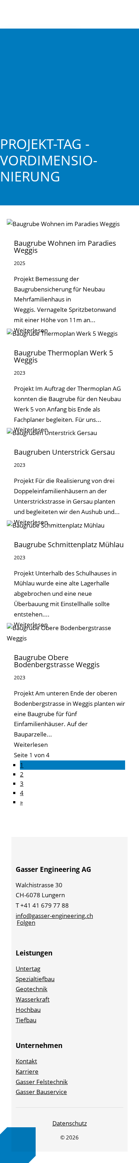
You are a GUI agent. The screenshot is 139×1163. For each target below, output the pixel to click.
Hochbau (28, 1009)
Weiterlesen (31, 744)
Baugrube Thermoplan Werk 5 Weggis (63, 356)
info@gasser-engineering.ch (54, 916)
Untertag (28, 968)
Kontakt (26, 1061)
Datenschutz (69, 1123)
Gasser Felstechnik (42, 1082)
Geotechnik (31, 989)
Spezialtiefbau (35, 979)
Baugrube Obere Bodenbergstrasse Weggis (57, 661)
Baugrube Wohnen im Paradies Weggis (65, 246)
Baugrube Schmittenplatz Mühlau (69, 544)
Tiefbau (26, 1020)
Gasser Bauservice (41, 1092)
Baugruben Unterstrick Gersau (64, 452)
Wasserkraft (33, 999)
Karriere (27, 1071)
